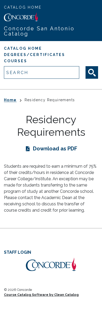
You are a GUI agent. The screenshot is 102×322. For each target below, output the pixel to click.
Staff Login (17, 252)
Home (10, 100)
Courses (15, 61)
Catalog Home (23, 7)
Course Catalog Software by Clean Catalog (41, 295)
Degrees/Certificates (34, 55)
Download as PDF (55, 148)
